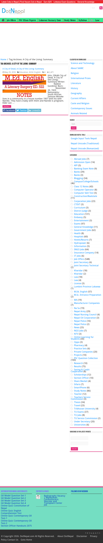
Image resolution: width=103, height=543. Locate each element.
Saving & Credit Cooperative (80, 370)
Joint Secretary (81, 262)
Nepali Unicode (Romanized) (85, 148)
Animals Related (79, 113)
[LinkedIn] (91, 533)
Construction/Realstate (85, 196)
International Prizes (81, 78)
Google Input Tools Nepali (84, 138)
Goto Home (26, 539)
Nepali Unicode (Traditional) (85, 143)
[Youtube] (93, 533)
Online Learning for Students (82, 338)
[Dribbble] (89, 533)
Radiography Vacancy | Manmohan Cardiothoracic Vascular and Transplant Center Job (54, 500)
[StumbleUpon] (96, 533)
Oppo (76, 342)
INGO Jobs (79, 249)
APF (76, 165)
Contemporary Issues (81, 108)
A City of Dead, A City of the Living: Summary (23, 69)
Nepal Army (80, 311)
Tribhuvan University (84, 408)
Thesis (77, 402)
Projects (78, 355)
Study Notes (69, 20)
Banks (77, 172)
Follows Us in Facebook (79, 491)
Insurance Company (84, 252)
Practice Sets (80, 348)
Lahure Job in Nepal (10, 5)
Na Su (77, 308)
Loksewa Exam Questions (64, 2)
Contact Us (12, 539)
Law (76, 277)
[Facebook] (85, 533)
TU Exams (79, 412)
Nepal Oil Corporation (85, 318)
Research (78, 363)
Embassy (78, 217)
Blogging (78, 178)
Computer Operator (84, 189)
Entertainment (81, 220)
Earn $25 (48, 2)
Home (3, 59)
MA (75, 300)
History (74, 88)
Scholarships (80, 374)
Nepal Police (80, 321)
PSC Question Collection (86, 358)
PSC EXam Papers (27, 20)
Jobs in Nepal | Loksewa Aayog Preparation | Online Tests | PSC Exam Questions (3, 20)
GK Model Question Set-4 (13, 503)
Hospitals (78, 236)
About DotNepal (65, 536)
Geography (76, 93)
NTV (76, 334)
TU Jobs (78, 415)
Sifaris (77, 384)
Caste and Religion (80, 103)
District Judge (81, 211)
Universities (80, 424)
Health (77, 233)
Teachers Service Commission (80, 398)
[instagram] (99, 533)
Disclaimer (82, 536)
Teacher (78, 394)
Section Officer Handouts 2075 (16, 526)
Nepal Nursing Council (85, 314)
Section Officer (81, 378)
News (76, 327)
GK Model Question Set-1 (13, 495)
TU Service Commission (85, 418)
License (77, 283)
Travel (77, 405)
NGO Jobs (78, 330)
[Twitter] (87, 533)
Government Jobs (82, 230)
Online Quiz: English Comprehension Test (11, 511)
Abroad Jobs (80, 159)
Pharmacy (79, 345)
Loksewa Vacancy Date (50, 20)
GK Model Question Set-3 (13, 500)
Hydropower (80, 243)
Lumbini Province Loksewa (87, 286)
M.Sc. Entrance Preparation (87, 295)
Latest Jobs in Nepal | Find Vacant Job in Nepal (22, 2)
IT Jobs (77, 256)
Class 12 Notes (81, 186)
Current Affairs (78, 98)
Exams (77, 223)
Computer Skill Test (84, 193)
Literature (76, 83)
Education (23, 72)
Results (77, 366)
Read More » (7, 106)
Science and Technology (82, 63)
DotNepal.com (27, 536)
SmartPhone (80, 387)
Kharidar (78, 270)
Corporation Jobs (82, 201)
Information (80, 246)
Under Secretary (82, 421)
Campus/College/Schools (86, 181)
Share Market (80, 381)
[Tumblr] (97, 533)
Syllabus (83, 20)
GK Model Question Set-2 (13, 498)
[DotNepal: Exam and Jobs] (13, 10)
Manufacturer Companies (87, 303)
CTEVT (77, 204)
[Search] (100, 7)
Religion (75, 73)
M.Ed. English (35, 72)
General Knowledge (85, 2)
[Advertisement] (51, 40)
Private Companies (83, 352)
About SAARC (77, 68)
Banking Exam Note (84, 168)
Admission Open (82, 162)
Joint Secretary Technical (86, 265)
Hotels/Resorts (81, 240)
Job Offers (11, 20)
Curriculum (79, 207)
